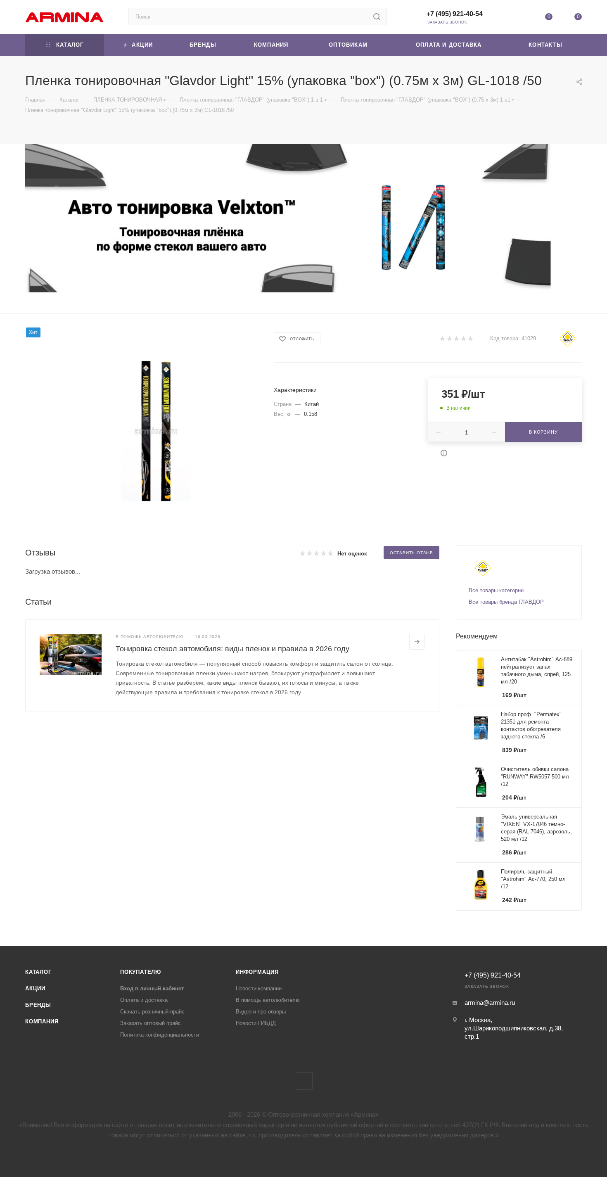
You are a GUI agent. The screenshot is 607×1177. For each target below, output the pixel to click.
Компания (41, 1021)
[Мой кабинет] (519, 18)
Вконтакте (304, 1081)
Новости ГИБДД (256, 1023)
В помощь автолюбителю (268, 1000)
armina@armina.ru (490, 1002)
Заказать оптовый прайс (150, 1023)
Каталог (38, 972)
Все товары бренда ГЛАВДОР (506, 602)
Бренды (38, 1005)
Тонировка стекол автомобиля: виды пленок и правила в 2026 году (232, 649)
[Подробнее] (417, 642)
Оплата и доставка (144, 1000)
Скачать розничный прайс (152, 1012)
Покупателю (140, 972)
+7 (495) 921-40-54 (455, 13)
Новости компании (259, 988)
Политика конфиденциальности (159, 1035)
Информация (257, 972)
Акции (35, 988)
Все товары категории (496, 590)
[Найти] (377, 16)
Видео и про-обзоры (261, 1012)
